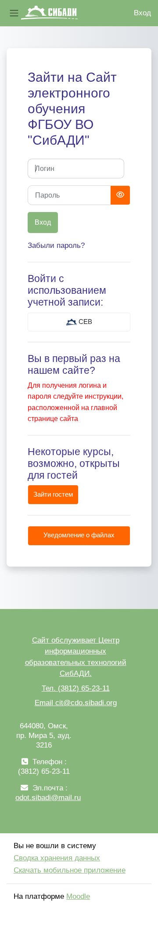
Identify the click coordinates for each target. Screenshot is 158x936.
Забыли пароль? (56, 245)
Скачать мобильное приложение (70, 870)
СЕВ (84, 321)
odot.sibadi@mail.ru (48, 797)
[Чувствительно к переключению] (120, 195)
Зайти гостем (53, 494)
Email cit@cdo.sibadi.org (76, 703)
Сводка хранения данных (57, 858)
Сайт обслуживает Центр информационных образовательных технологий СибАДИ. (75, 657)
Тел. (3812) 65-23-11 (76, 688)
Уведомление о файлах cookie (79, 539)
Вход (142, 13)
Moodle (78, 896)
